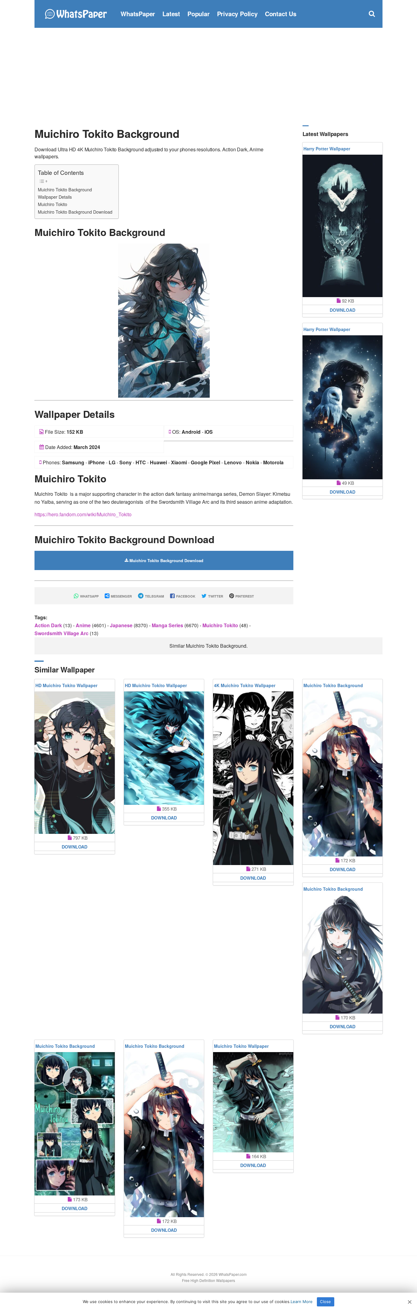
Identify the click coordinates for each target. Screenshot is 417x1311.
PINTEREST (244, 596)
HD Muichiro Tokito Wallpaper (66, 685)
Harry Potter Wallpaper (326, 148)
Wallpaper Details (55, 196)
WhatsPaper (138, 13)
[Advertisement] (208, 76)
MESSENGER (121, 596)
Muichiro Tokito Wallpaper (241, 1046)
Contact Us (280, 13)
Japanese (122, 625)
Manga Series (168, 625)
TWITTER (215, 596)
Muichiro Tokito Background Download (75, 211)
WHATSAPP (89, 596)
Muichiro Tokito (52, 204)
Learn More (302, 1301)
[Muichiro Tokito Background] (164, 319)
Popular (198, 13)
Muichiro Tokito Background (65, 189)
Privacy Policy (237, 13)
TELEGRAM (154, 596)
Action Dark (48, 625)
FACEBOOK (185, 596)
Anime (84, 625)
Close (325, 1301)
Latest (171, 13)
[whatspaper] (75, 13)
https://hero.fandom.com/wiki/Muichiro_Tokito (83, 514)
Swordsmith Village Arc (62, 633)
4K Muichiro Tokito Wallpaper (244, 685)
